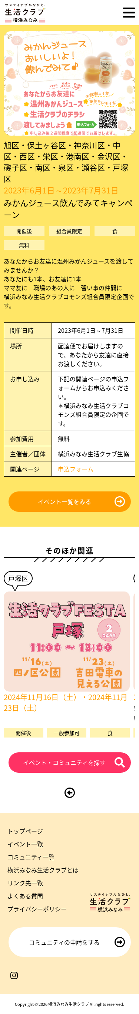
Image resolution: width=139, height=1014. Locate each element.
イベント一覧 (25, 843)
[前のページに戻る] (69, 793)
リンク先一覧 (25, 882)
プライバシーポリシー (37, 908)
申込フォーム (75, 468)
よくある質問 (25, 895)
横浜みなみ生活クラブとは (43, 869)
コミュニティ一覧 (30, 856)
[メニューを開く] (129, 12)
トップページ (25, 830)
